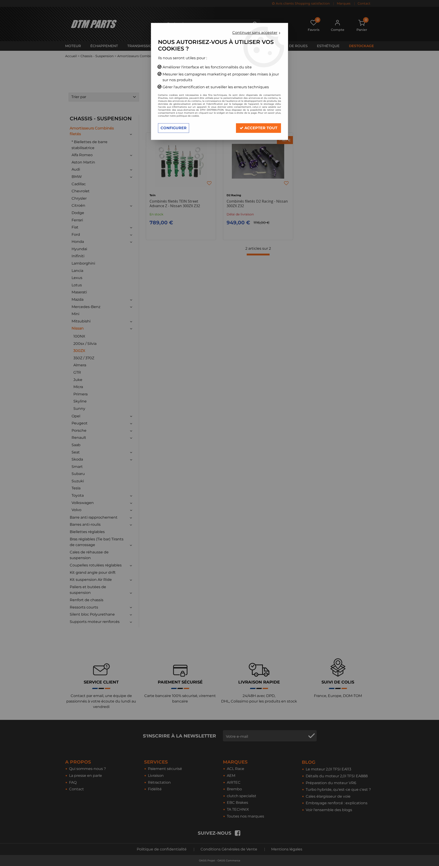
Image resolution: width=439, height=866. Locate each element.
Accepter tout (260, 128)
